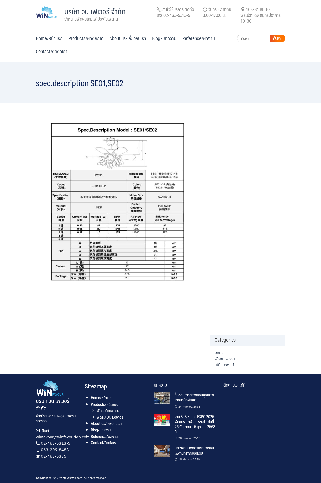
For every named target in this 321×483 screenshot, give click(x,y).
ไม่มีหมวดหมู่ (224, 364)
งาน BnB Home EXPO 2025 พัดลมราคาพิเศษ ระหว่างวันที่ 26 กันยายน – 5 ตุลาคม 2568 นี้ (195, 424)
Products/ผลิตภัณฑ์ (86, 38)
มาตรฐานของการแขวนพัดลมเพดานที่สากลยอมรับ (194, 450)
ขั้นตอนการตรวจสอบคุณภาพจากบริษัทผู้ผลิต (194, 397)
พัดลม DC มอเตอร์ (110, 417)
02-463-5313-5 (55, 443)
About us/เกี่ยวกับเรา (127, 38)
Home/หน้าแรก (49, 38)
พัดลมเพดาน (225, 358)
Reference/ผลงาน (198, 38)
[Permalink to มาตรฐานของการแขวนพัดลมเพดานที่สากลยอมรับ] (162, 451)
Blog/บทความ (164, 38)
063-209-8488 (55, 449)
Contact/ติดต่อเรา (51, 51)
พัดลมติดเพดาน (108, 410)
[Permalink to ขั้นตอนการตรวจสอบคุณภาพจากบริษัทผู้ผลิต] (162, 398)
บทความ (221, 352)
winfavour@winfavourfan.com (63, 436)
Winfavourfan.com (70, 478)
